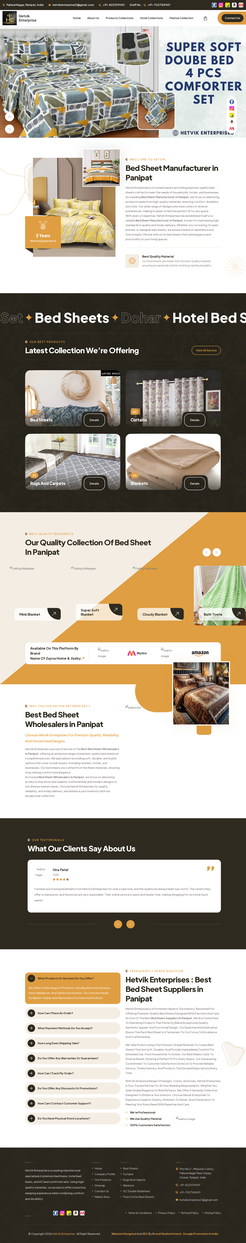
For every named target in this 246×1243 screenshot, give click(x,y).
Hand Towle (213, 614)
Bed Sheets (41, 419)
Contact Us (232, 18)
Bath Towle (151, 614)
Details (94, 420)
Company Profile (105, 1174)
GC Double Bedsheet (136, 1191)
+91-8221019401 (114, 5)
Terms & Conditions (140, 1213)
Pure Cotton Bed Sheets (138, 1197)
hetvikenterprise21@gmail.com (73, 5)
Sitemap (100, 1185)
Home (77, 18)
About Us (93, 18)
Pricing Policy (212, 1213)
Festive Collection (181, 18)
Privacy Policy (166, 1213)
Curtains (139, 419)
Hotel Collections (151, 18)
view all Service (206, 350)
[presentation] (9, 116)
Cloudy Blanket (93, 614)
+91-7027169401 (159, 5)
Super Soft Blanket (28, 612)
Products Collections (119, 18)
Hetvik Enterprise (64, 1233)
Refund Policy (189, 1213)
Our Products (103, 1179)
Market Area (102, 1197)
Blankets (139, 483)
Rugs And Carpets (47, 483)
